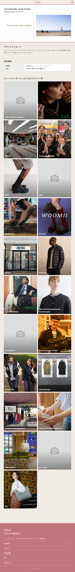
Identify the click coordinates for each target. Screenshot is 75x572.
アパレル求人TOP (8, 538)
